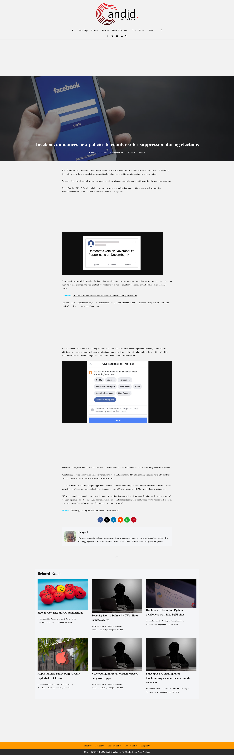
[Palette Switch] (73, 30)
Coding (165, 621)
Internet (62, 619)
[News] (126, 36)
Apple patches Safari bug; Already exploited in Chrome (59, 675)
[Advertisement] (117, 58)
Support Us (146, 745)
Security (105, 30)
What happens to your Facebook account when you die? (95, 510)
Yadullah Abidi (100, 626)
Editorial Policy (115, 745)
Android (165, 688)
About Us (87, 745)
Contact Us (100, 745)
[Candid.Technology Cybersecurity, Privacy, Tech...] (117, 13)
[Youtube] (117, 36)
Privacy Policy (131, 745)
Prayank (94, 152)
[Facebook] (107, 36)
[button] (135, 30)
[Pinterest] (133, 520)
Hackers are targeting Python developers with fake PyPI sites (165, 612)
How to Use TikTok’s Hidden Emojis (60, 612)
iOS (62, 684)
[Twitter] (112, 36)
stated (64, 288)
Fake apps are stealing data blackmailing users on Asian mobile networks (168, 677)
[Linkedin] (121, 36)
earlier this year (118, 496)
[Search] (162, 30)
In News (94, 30)
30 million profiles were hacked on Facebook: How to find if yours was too (105, 295)
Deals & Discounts (120, 30)
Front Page (83, 30)
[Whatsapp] (127, 520)
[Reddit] (120, 520)
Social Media (71, 619)
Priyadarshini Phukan (48, 619)
